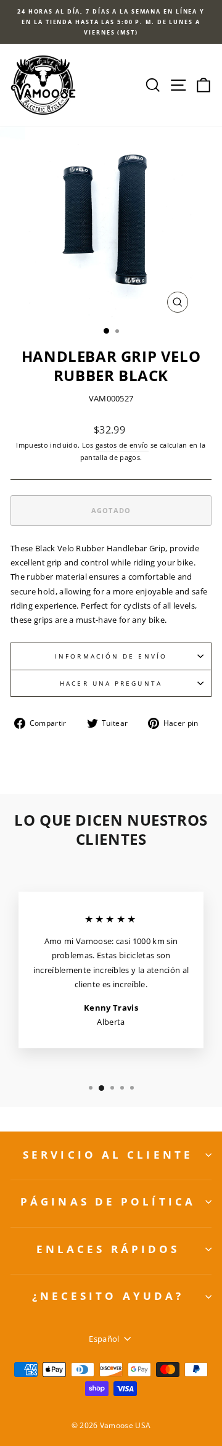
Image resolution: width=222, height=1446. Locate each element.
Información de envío (111, 656)
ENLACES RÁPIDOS (108, 1249)
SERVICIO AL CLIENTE (108, 1155)
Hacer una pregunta (111, 683)
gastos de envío (122, 445)
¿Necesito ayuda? (108, 1296)
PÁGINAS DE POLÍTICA (107, 1201)
